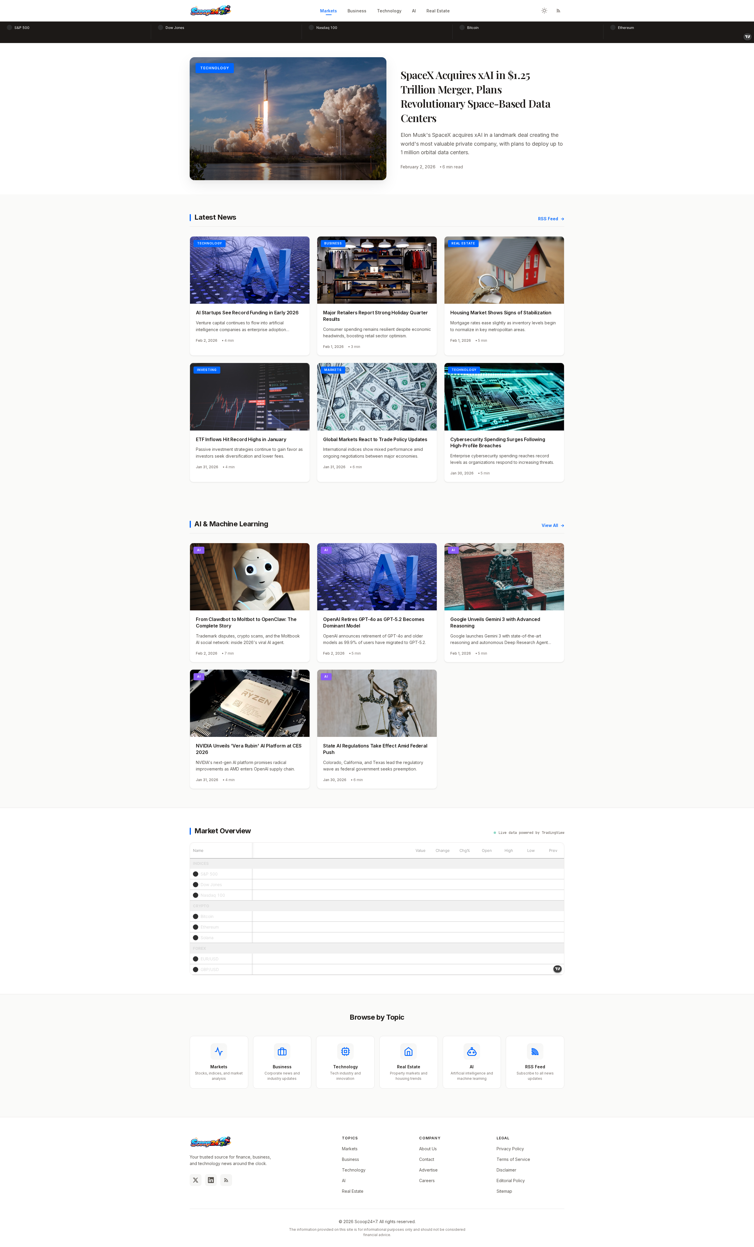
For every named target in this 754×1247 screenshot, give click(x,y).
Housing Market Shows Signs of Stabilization (500, 313)
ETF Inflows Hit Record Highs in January (241, 439)
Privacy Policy (510, 1148)
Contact (426, 1159)
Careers (427, 1180)
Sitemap (504, 1191)
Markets (328, 10)
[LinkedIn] (211, 1180)
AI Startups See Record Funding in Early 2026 (247, 313)
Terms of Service (513, 1159)
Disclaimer (506, 1169)
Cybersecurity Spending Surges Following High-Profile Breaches (497, 442)
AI (414, 10)
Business (357, 10)
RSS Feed (548, 218)
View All (550, 525)
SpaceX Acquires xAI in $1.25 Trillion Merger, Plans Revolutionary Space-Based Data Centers (475, 96)
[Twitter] (195, 1180)
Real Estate (438, 10)
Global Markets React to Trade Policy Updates (375, 439)
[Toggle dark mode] (544, 11)
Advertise (428, 1169)
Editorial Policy (511, 1180)
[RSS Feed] (558, 11)
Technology (389, 10)
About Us (428, 1148)
